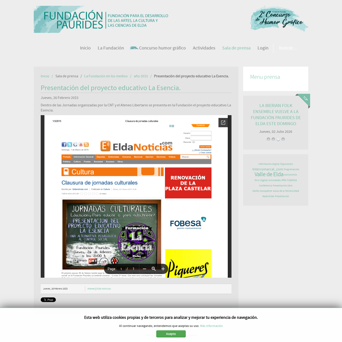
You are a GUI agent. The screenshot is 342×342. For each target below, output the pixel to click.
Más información (211, 326)
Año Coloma (289, 180)
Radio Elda (268, 196)
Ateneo (91, 288)
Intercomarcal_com (267, 169)
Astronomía (290, 174)
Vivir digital (261, 180)
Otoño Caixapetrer (262, 190)
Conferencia (265, 185)
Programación (291, 169)
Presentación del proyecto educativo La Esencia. (111, 88)
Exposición (286, 164)
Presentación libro (282, 185)
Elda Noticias (104, 288)
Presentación (282, 196)
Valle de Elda (269, 174)
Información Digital (269, 164)
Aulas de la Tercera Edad (286, 190)
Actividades (274, 180)
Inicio (45, 76)
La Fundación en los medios (106, 76)
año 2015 (141, 76)
